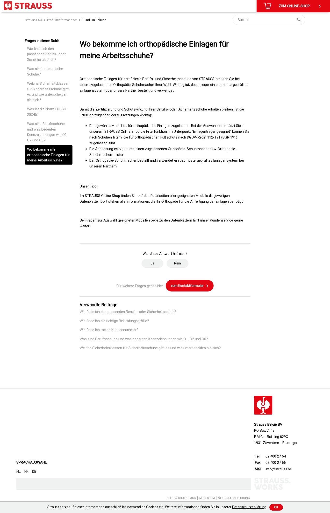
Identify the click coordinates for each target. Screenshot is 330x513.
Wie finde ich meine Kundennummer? (109, 330)
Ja (152, 263)
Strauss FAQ (33, 20)
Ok (276, 507)
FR (26, 471)
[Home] (28, 5)
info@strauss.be (278, 469)
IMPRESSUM (207, 498)
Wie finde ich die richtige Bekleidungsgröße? (114, 321)
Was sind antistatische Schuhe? (45, 71)
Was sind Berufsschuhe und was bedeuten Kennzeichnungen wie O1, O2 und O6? (47, 132)
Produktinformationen (62, 20)
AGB (193, 498)
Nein (177, 263)
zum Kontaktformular (187, 286)
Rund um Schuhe (94, 20)
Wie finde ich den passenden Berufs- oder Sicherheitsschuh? (46, 54)
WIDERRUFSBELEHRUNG (233, 498)
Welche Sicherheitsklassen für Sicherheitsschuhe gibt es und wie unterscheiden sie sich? (48, 91)
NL (18, 471)
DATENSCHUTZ (177, 498)
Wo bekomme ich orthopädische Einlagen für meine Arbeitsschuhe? (48, 154)
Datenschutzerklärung (249, 507)
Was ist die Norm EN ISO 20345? (46, 112)
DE (34, 471)
